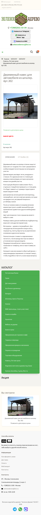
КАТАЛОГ (14, 59)
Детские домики (10, 283)
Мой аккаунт (7, 2)
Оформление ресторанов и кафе (16, 335)
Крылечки (8, 319)
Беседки (8, 294)
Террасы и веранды (11, 340)
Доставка (4, 460)
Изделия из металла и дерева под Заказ (18, 366)
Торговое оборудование (13, 355)
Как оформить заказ (8, 457)
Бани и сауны (9, 330)
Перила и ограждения (12, 350)
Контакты (4, 470)
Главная (6, 59)
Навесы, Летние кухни (10, 61)
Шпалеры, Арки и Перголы (14, 299)
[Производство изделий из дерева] (20, 19)
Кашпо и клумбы (10, 314)
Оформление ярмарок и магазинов (17, 345)
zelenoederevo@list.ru (22, 44)
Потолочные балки (11, 273)
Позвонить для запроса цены (13, 130)
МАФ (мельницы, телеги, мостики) (17, 309)
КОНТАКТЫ (17, 2)
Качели (7, 304)
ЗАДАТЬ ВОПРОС (7, 7)
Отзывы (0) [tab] (23, 157)
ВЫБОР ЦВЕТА (8, 136)
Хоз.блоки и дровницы (12, 288)
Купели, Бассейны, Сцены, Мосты (16, 371)
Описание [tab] (10, 157)
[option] (20, 411)
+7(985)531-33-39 (18, 27)
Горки (7, 278)
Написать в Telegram (21, 31)
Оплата (3, 463)
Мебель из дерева (11, 324)
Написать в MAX (21, 41)
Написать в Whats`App (21, 36)
